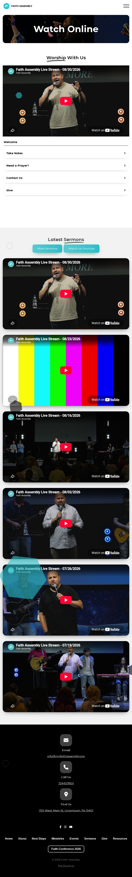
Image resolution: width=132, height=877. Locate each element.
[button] (126, 6)
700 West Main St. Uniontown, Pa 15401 (66, 810)
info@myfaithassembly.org (66, 756)
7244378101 (66, 783)
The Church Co (66, 865)
